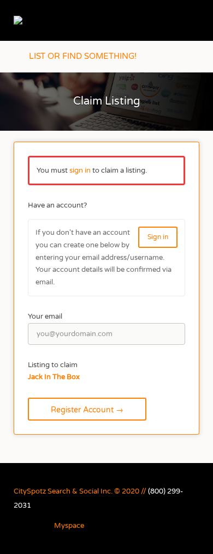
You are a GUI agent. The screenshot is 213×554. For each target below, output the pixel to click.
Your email (45, 316)
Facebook (24, 526)
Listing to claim (53, 365)
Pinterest (96, 526)
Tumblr (114, 526)
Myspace (69, 525)
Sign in (157, 237)
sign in (80, 170)
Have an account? (57, 205)
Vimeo (149, 526)
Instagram (42, 526)
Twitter (131, 526)
